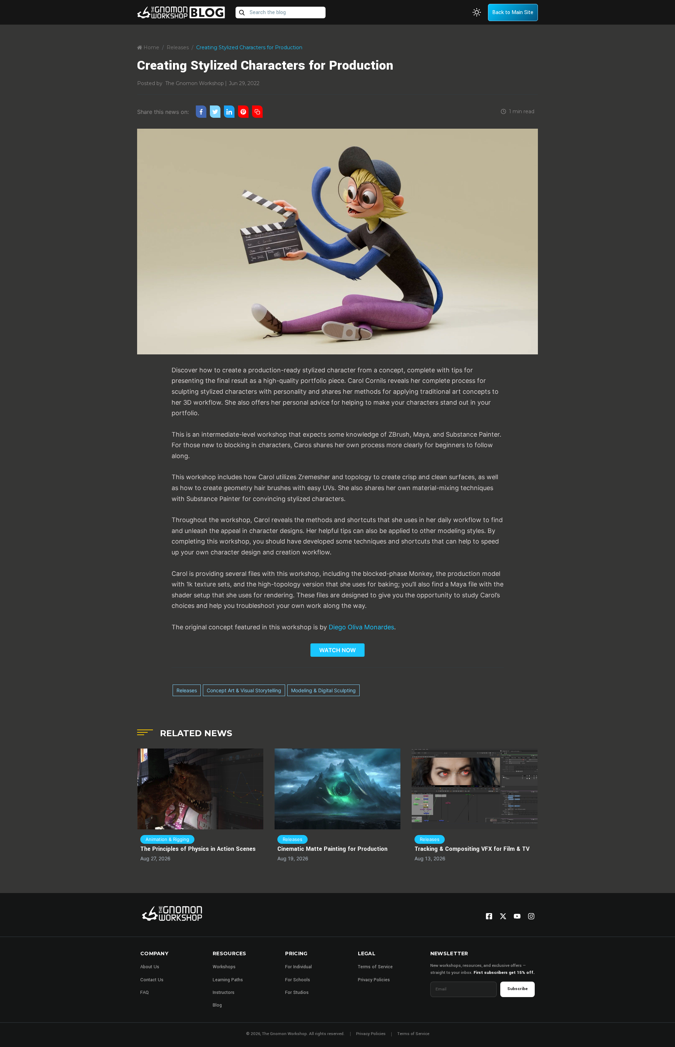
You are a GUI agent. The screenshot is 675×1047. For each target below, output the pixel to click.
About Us (149, 967)
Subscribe (517, 989)
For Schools (297, 980)
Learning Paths (228, 980)
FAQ (144, 992)
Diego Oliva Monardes (361, 627)
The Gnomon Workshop (194, 83)
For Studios (297, 992)
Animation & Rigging (167, 839)
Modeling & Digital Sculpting (323, 690)
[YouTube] (517, 916)
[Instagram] (531, 916)
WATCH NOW (337, 650)
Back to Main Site (512, 12)
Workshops (224, 967)
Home (150, 47)
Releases (178, 47)
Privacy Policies (374, 980)
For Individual (298, 967)
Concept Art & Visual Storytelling (244, 690)
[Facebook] (489, 916)
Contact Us (151, 980)
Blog (217, 1005)
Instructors (223, 992)
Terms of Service (375, 967)
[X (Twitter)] (503, 916)
